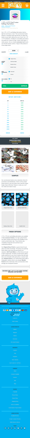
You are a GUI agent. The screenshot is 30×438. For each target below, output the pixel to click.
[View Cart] (27, 5)
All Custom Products (15, 342)
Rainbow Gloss (13, 64)
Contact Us (15, 318)
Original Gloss (13, 58)
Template (8, 132)
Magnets (15, 332)
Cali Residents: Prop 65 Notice (15, 407)
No (11, 78)
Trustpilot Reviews (15, 415)
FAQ (15, 353)
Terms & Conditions (15, 404)
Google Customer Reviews (15, 419)
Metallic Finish (13, 67)
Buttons (15, 329)
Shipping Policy (15, 401)
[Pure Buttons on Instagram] (5, 428)
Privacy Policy (15, 395)
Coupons (15, 350)
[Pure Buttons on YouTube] (24, 428)
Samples (22, 132)
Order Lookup (15, 321)
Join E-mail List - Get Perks (15, 363)
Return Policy (15, 398)
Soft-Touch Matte (14, 61)
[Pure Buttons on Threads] (8, 428)
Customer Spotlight (15, 374)
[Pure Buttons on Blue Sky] (18, 428)
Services (15, 377)
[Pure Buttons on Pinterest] (21, 428)
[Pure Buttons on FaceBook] (12, 428)
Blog (15, 383)
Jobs (15, 380)
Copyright (15, 391)
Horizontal (12, 71)
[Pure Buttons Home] (15, 5)
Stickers (15, 335)
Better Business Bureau (15, 422)
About (15, 371)
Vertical (12, 74)
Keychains (15, 339)
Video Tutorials (15, 359)
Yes (11, 81)
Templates (15, 356)
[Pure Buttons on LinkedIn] (15, 428)
